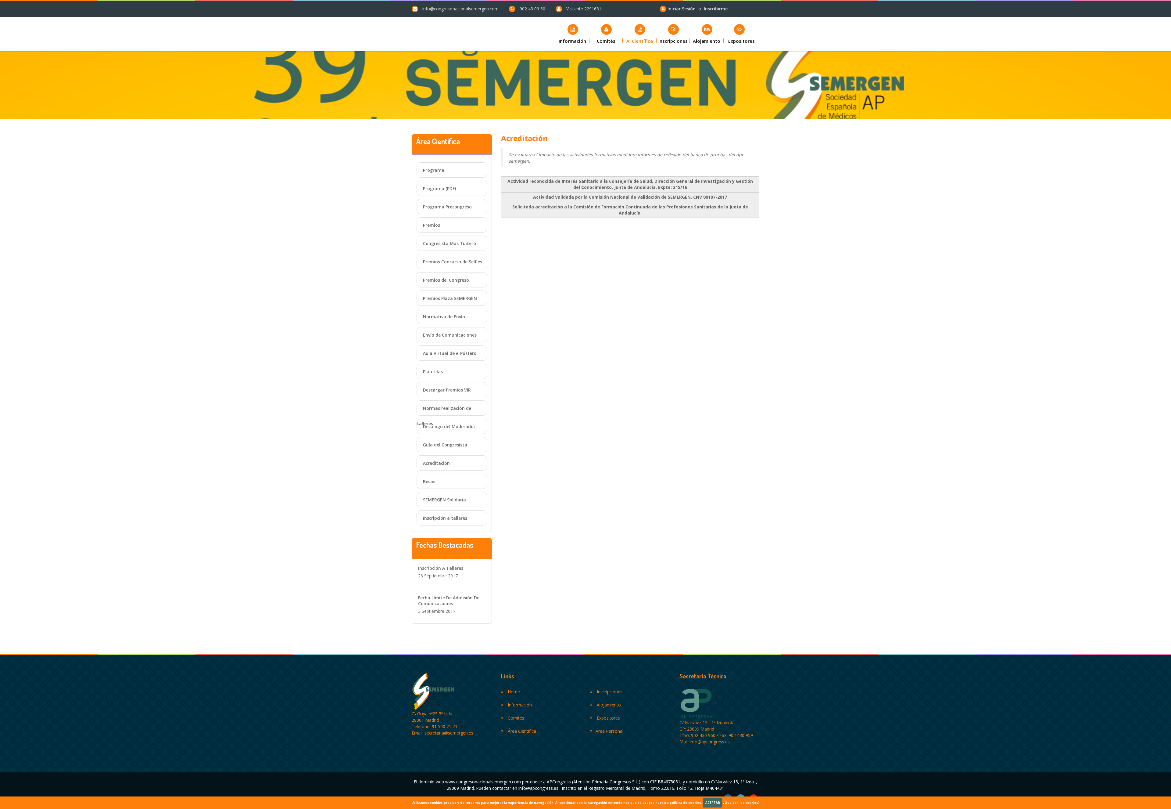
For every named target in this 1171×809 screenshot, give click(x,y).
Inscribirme (716, 9)
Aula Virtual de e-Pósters (449, 353)
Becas (429, 481)
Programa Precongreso (447, 207)
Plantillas (433, 371)
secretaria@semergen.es (448, 733)
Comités (515, 718)
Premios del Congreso (446, 280)
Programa (433, 170)
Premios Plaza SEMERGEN (450, 298)
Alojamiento (608, 705)
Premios (431, 225)
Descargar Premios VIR (447, 390)
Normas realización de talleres (444, 410)
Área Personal (609, 731)
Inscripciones (609, 692)
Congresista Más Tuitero (449, 243)
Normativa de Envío (444, 317)
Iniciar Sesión (682, 9)
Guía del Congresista (445, 445)
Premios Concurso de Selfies (452, 262)
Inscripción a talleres (445, 518)
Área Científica (521, 731)
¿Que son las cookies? (741, 802)
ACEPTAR (712, 802)
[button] (606, 33)
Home (513, 692)
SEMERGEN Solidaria (444, 500)
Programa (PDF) (439, 188)
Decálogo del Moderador (449, 426)
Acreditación (436, 463)
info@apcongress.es (710, 742)
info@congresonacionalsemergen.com (460, 9)
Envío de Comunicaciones (450, 335)
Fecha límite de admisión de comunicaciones (448, 601)
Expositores (608, 718)
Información (519, 705)
